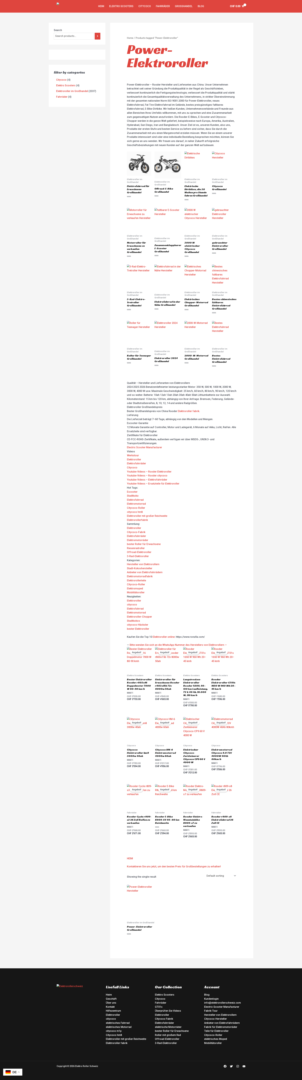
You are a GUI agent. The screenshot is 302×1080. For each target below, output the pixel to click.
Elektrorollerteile (136, 580)
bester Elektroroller (138, 628)
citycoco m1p (114, 1030)
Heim (109, 994)
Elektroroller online (164, 636)
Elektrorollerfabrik (137, 520)
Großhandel (184, 6)
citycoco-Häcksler (137, 624)
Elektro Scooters (164, 994)
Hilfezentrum (113, 1010)
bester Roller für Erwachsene (144, 544)
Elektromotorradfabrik (140, 576)
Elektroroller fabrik (188, 411)
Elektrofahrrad (135, 499)
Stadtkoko (133, 495)
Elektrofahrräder (136, 463)
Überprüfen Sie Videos (168, 1010)
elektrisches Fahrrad (118, 1022)
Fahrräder (163, 6)
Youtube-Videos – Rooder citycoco (147, 475)
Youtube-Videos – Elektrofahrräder (147, 479)
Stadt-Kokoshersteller (139, 568)
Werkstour (133, 455)
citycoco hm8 (135, 511)
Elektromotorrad (136, 503)
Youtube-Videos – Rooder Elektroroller (149, 471)
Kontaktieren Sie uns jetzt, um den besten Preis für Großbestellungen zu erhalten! (174, 866)
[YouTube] (244, 1066)
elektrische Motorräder (168, 1027)
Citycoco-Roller (136, 507)
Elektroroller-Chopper (139, 616)
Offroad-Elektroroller (139, 552)
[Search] (97, 36)
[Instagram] (237, 1066)
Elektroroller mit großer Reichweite (147, 515)
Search (58, 30)
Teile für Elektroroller (216, 1030)
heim (101, 6)
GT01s (158, 1006)
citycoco (132, 604)
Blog (201, 6)
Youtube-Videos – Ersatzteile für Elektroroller (153, 483)
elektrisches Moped (215, 1038)
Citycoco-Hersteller (215, 1018)
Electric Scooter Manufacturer (144, 447)
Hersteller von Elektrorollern (143, 564)
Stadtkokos (133, 620)
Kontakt (110, 1006)
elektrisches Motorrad (118, 1027)
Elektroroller (134, 459)
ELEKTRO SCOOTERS (121, 6)
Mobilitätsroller (136, 592)
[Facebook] (225, 1066)
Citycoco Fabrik (164, 1018)
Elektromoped (135, 588)
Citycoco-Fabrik (136, 532)
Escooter (132, 491)
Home (130, 38)
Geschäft (111, 998)
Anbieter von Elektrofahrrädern (144, 572)
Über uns (111, 1002)
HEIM (130, 858)
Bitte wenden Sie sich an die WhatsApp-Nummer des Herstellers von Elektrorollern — (178, 644)
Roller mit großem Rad (168, 1035)
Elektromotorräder (137, 540)
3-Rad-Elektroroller (138, 556)
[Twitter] (231, 1066)
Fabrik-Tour (211, 1010)
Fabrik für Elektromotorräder (220, 1027)
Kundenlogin (211, 998)
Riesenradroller (136, 548)
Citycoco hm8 (114, 1035)
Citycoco (144, 6)
